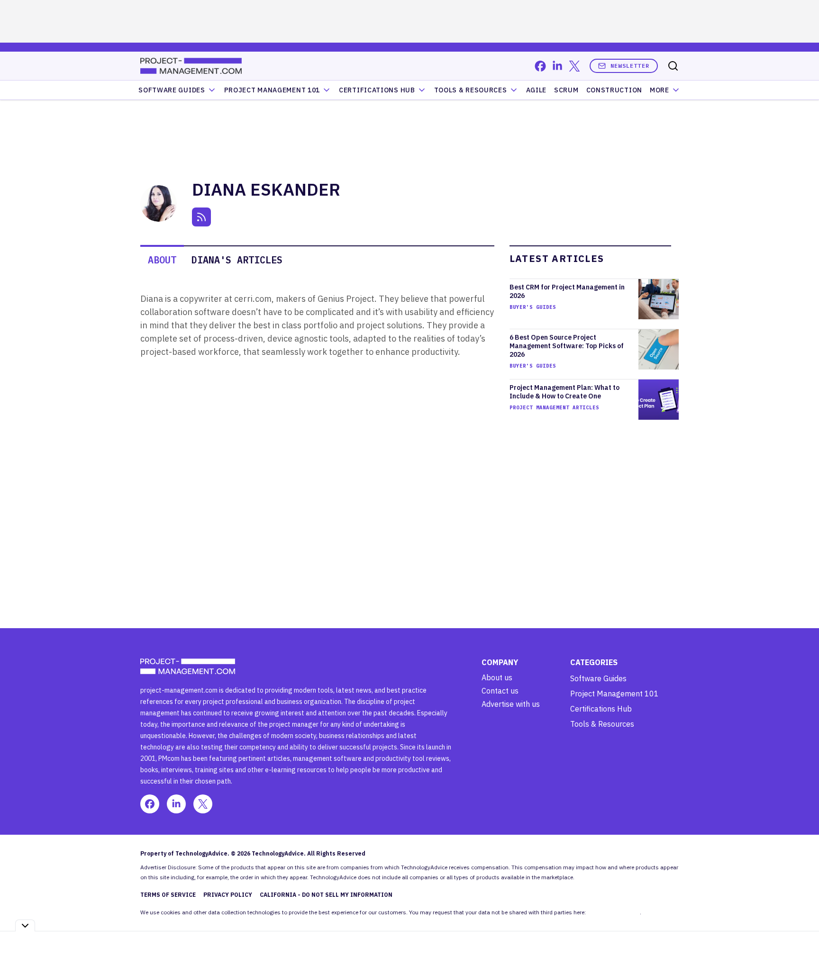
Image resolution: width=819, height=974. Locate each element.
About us (497, 677)
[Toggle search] (673, 66)
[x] (574, 66)
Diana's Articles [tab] (236, 259)
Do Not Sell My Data (613, 912)
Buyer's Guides (533, 307)
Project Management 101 (614, 693)
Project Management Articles (554, 407)
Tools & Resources (470, 90)
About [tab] (162, 259)
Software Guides (171, 90)
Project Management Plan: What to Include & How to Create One (564, 391)
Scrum (566, 90)
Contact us (500, 690)
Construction (614, 90)
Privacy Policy (227, 894)
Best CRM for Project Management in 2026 (567, 291)
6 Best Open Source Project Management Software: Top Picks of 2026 (567, 346)
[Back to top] (800, 945)
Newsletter (629, 65)
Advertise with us (511, 704)
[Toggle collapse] (25, 925)
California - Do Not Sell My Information (326, 894)
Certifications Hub (601, 708)
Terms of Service (168, 894)
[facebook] (540, 66)
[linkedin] (557, 66)
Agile (536, 90)
